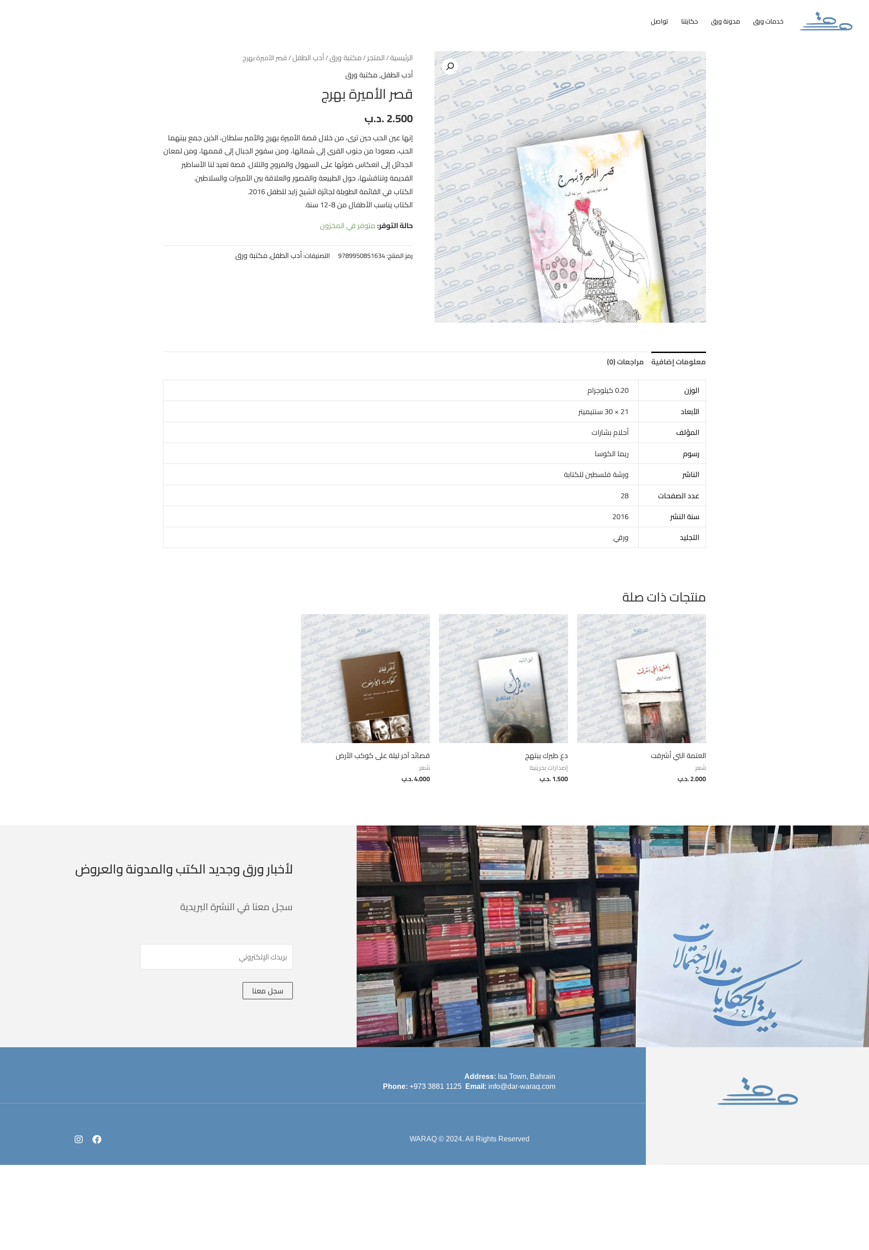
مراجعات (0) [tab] (625, 361)
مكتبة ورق (345, 57)
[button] (450, 66)
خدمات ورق (768, 21)
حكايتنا (689, 21)
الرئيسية (401, 57)
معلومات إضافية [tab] (678, 361)
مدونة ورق (725, 21)
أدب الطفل (308, 57)
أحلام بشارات (610, 432)
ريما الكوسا (612, 453)
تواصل (659, 21)
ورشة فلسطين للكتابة (596, 474)
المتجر (376, 57)
